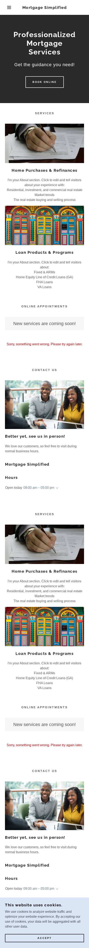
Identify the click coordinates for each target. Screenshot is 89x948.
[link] (44, 7)
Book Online (44, 82)
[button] (6, 7)
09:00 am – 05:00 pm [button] (38, 487)
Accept (44, 938)
